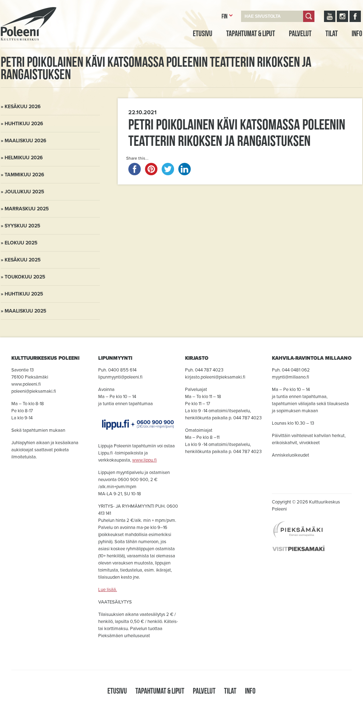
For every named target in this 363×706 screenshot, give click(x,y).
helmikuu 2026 (24, 158)
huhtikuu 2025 (24, 294)
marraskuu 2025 (27, 209)
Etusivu (202, 33)
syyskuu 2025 (22, 226)
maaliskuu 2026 (25, 141)
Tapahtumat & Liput (250, 33)
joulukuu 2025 (24, 192)
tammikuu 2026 (24, 175)
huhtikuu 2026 (24, 124)
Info (357, 33)
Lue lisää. (107, 589)
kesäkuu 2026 (23, 107)
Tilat (331, 33)
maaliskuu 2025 (25, 311)
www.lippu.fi (144, 460)
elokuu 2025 (21, 243)
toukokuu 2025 (25, 277)
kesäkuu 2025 (23, 260)
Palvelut (300, 33)
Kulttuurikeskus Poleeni (20, 49)
